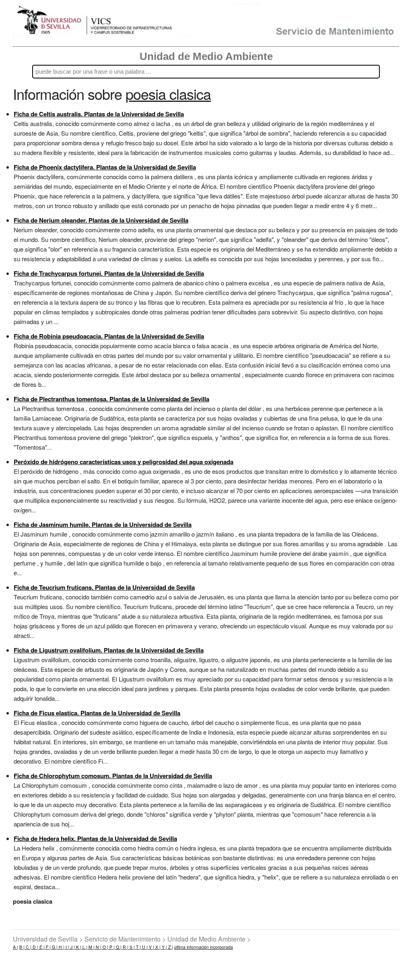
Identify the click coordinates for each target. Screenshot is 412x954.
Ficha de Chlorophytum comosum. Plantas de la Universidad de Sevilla (113, 775)
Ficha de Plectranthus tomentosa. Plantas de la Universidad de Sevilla (111, 398)
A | (15, 947)
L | (84, 947)
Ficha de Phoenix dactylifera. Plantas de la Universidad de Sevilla (105, 167)
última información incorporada (203, 947)
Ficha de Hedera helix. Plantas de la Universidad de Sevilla (95, 838)
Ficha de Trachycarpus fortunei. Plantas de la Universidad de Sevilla (109, 273)
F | (48, 947)
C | (28, 947)
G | (54, 947)
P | (111, 947)
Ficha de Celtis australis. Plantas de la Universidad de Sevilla (99, 113)
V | (151, 947)
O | (104, 947)
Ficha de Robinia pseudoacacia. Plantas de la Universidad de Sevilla (109, 336)
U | (144, 947)
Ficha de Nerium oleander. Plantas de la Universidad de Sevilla (101, 220)
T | (138, 947)
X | (157, 947)
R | (125, 947)
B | (22, 947)
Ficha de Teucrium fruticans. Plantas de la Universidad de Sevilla (104, 587)
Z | (170, 947)
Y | (164, 947)
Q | (118, 947)
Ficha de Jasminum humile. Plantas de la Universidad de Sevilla (103, 524)
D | (34, 947)
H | (61, 947)
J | (72, 947)
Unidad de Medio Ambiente (206, 56)
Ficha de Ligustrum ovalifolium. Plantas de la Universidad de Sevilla (109, 650)
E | (41, 947)
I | (66, 947)
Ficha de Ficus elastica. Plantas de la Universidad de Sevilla (97, 712)
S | (131, 947)
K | (78, 947)
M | (91, 947)
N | (98, 947)
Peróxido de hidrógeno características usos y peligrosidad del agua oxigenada (123, 461)
